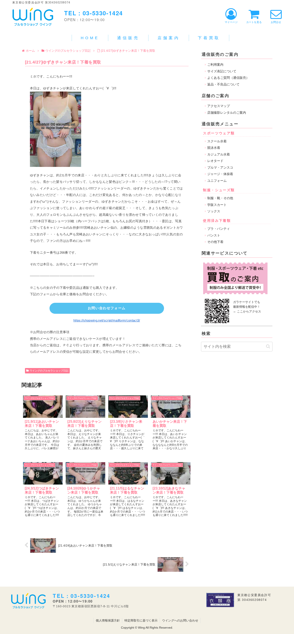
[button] (268, 346)
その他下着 (215, 242)
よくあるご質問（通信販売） (228, 77)
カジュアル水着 (218, 154)
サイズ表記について (221, 71)
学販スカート (217, 205)
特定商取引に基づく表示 (141, 620)
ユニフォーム (217, 180)
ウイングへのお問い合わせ (180, 620)
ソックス (213, 211)
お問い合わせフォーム (107, 308)
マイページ (231, 22)
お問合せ (276, 22)
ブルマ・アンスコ (220, 167)
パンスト (213, 235)
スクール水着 (217, 141)
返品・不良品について (223, 84)
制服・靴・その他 (220, 198)
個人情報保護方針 (108, 620)
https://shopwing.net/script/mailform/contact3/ (106, 320)
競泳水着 (213, 147)
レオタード (215, 161)
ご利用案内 (215, 64)
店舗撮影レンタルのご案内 (226, 112)
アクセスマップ (218, 106)
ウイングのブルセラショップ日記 (49, 370)
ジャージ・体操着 (220, 174)
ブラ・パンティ (218, 228)
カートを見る (254, 22)
